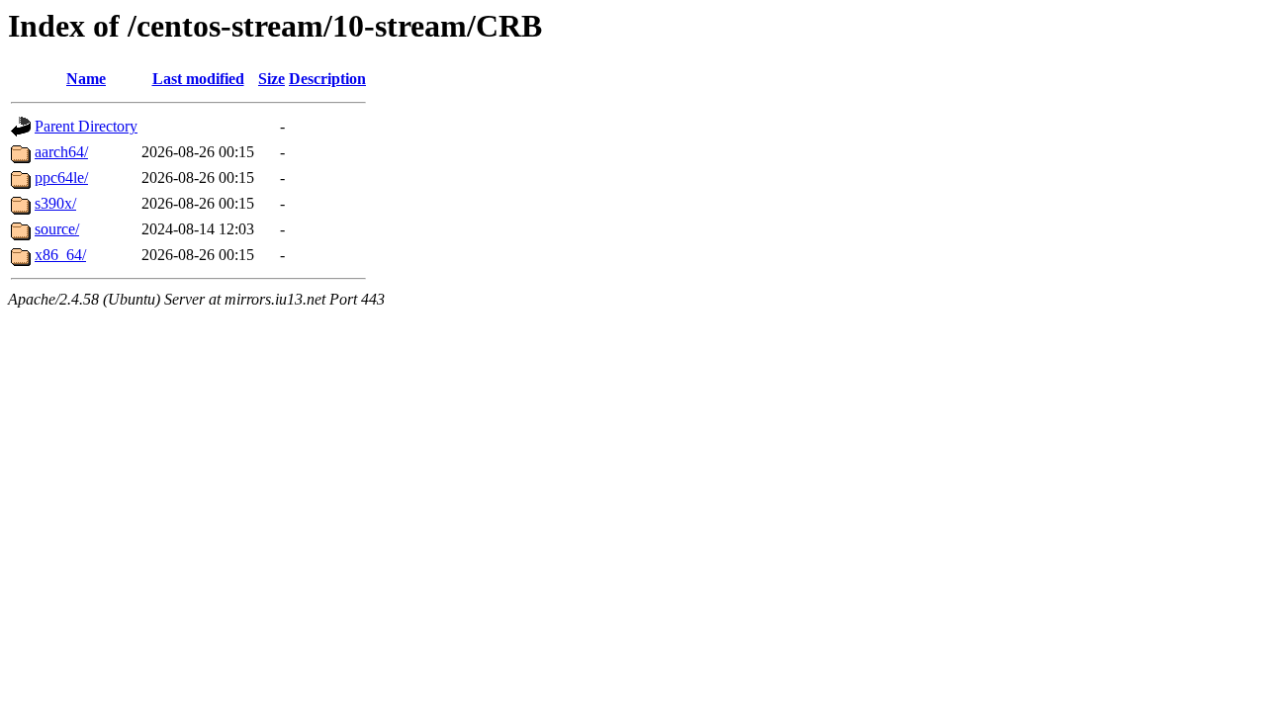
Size (271, 78)
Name (86, 78)
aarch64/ (61, 151)
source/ (57, 229)
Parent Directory (86, 126)
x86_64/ (60, 254)
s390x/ (55, 203)
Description (327, 78)
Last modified (198, 78)
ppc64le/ (61, 177)
